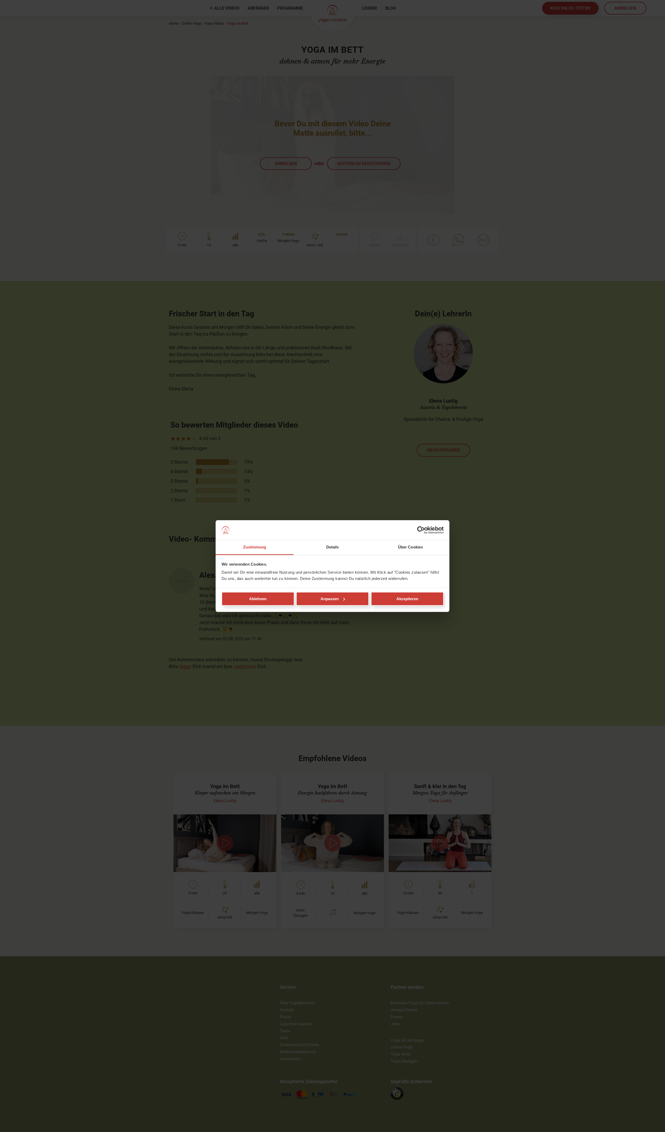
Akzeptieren (407, 599)
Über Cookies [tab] (410, 547)
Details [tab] (332, 547)
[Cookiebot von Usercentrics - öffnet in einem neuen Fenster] (421, 530)
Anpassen (330, 599)
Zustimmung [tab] (254, 547)
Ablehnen (258, 599)
